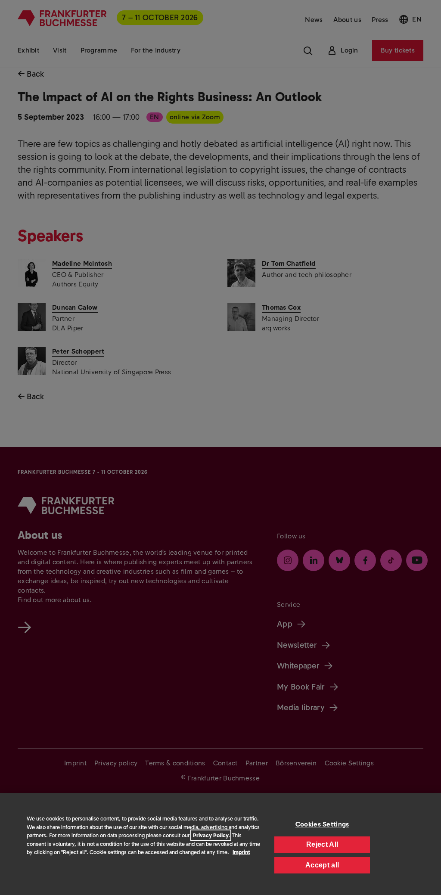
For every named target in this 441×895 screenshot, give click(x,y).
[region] (220, 844)
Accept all (322, 865)
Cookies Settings (322, 824)
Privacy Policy (211, 835)
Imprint (241, 852)
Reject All (322, 844)
